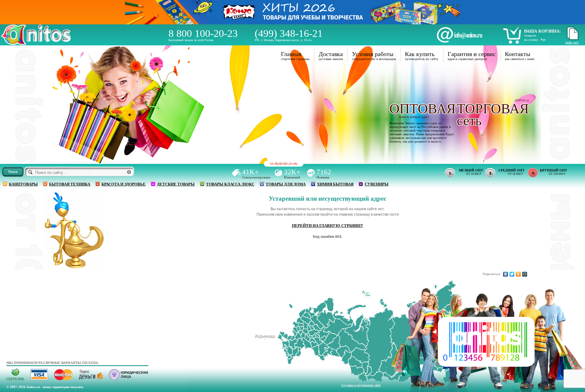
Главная (291, 54)
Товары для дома (286, 184)
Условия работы (372, 54)
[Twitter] (512, 274)
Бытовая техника (69, 184)
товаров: (530, 35)
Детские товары (176, 184)
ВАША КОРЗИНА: (542, 31)
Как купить (419, 54)
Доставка (331, 54)
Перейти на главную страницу (327, 225)
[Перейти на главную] (36, 43)
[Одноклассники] (518, 274)
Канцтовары (23, 184)
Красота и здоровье (123, 184)
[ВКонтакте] (505, 274)
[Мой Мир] (525, 274)
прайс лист (572, 42)
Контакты (517, 54)
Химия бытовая (335, 184)
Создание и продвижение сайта (361, 385)
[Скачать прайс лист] (572, 39)
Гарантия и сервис (472, 54)
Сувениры (376, 184)
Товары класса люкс (230, 184)
